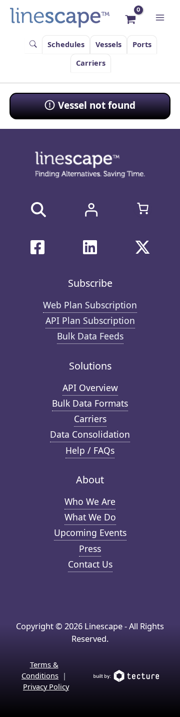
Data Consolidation (90, 434)
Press (90, 549)
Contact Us (90, 564)
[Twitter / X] (142, 247)
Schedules (66, 44)
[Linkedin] (90, 247)
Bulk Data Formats (90, 403)
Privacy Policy (46, 686)
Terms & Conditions (40, 669)
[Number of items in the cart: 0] (143, 208)
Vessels (109, 44)
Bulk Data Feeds (90, 336)
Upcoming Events (90, 532)
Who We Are (90, 501)
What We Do (90, 517)
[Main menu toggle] (160, 18)
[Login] (91, 210)
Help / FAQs (90, 450)
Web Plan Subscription (90, 305)
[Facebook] (38, 247)
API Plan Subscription (90, 320)
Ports (142, 44)
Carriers (91, 63)
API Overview (90, 388)
